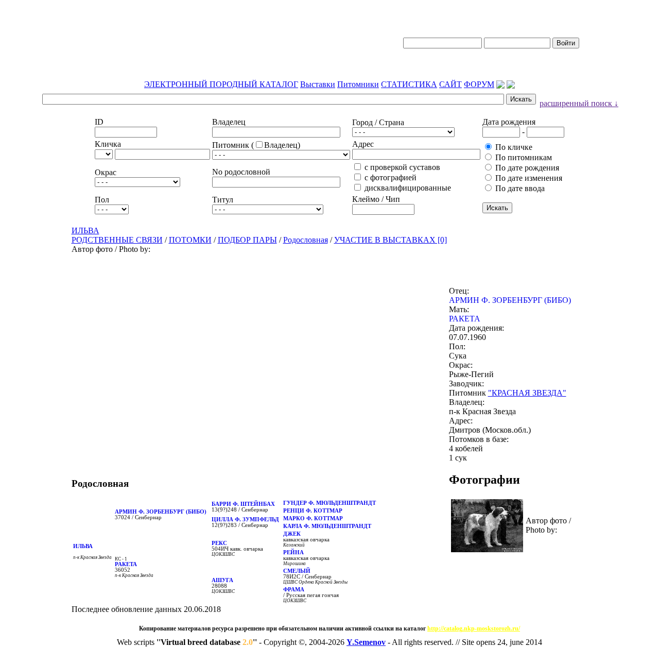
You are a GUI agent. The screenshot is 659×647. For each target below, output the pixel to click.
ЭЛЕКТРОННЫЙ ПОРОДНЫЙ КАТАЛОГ (221, 84)
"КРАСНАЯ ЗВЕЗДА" (527, 392)
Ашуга (222, 580)
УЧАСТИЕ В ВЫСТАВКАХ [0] (390, 239)
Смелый (296, 571)
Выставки (317, 84)
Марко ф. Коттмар (313, 518)
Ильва (83, 546)
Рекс (219, 543)
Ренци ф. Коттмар (312, 511)
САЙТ (450, 84)
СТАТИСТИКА (409, 84)
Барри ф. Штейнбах (243, 504)
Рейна (293, 552)
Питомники (358, 84)
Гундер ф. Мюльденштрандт (329, 503)
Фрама (293, 589)
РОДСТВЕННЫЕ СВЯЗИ (117, 239)
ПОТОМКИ (190, 239)
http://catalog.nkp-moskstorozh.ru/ (473, 628)
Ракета (126, 564)
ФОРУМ (479, 84)
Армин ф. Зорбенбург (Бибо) (160, 512)
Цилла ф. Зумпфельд (245, 519)
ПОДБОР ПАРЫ (247, 239)
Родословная (305, 239)
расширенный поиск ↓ (579, 103)
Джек (292, 534)
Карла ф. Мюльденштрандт (327, 526)
